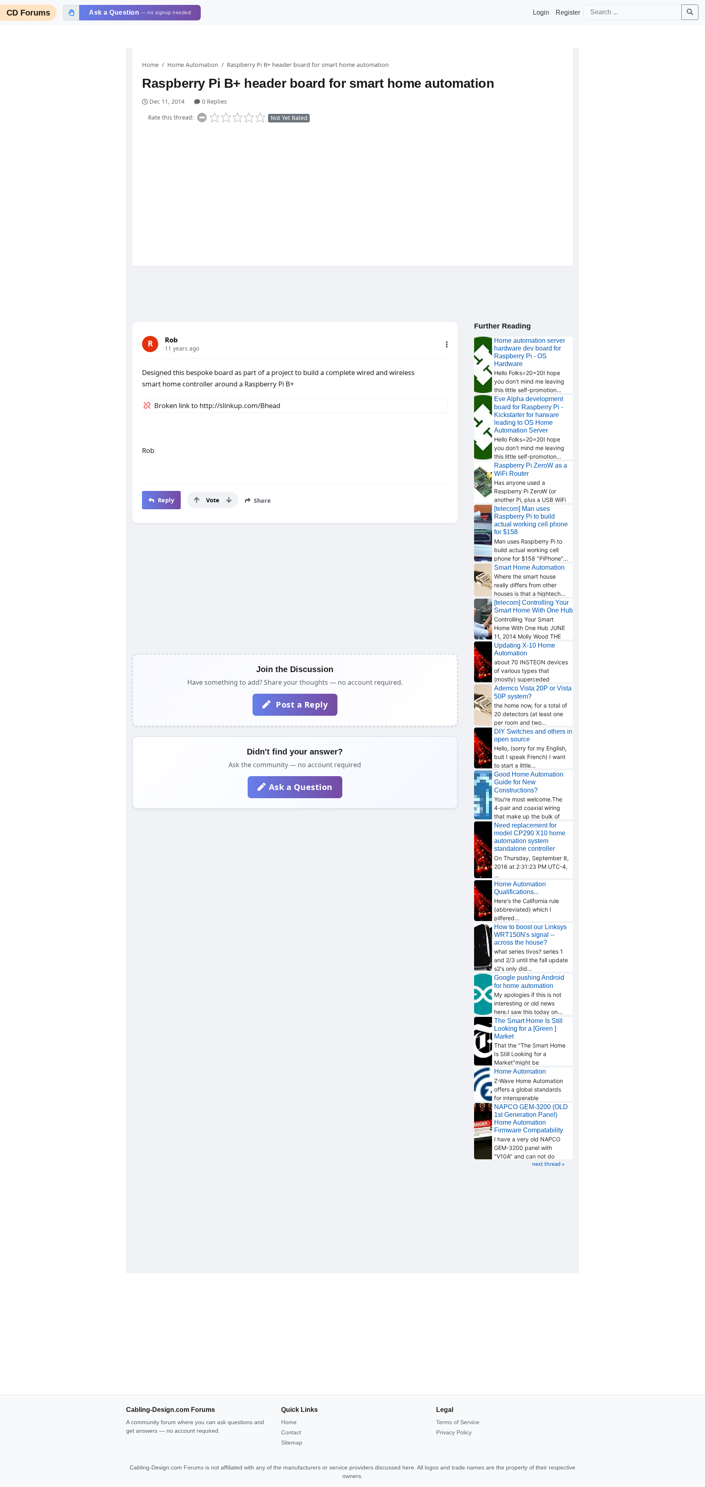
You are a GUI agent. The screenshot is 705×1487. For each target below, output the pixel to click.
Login (541, 12)
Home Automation (192, 65)
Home (150, 65)
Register (568, 12)
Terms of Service (457, 1422)
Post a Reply (301, 704)
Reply (165, 500)
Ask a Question (301, 786)
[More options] (447, 344)
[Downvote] (229, 499)
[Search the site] (689, 12)
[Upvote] (197, 499)
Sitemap (291, 1442)
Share (261, 500)
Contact (291, 1432)
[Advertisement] (357, 192)
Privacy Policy (454, 1432)
